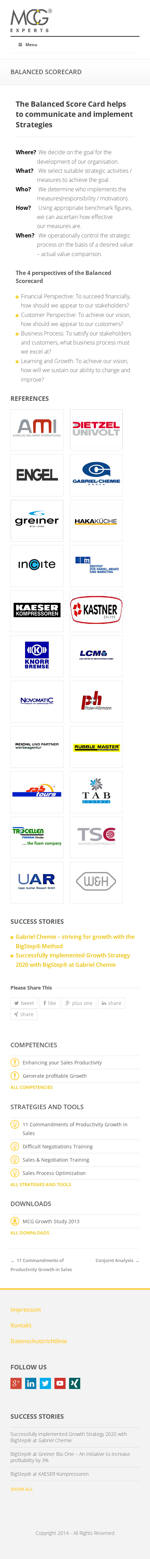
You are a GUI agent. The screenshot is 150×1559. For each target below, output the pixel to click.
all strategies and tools (40, 1184)
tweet (27, 1003)
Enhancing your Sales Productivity (62, 1062)
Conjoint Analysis (114, 1260)
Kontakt (20, 1325)
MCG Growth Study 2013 (51, 1221)
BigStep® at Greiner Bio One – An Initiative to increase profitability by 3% (70, 1457)
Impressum (25, 1309)
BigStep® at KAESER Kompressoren (49, 1474)
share (114, 1003)
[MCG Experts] (31, 21)
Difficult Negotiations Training (58, 1146)
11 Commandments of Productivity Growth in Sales (75, 1128)
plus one (82, 1003)
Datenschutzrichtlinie (38, 1341)
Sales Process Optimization (54, 1173)
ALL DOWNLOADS (29, 1233)
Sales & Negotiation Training (56, 1159)
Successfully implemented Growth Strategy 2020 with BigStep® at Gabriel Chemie (68, 1437)
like (52, 1003)
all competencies (31, 1087)
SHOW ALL (21, 1489)
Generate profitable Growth (55, 1075)
